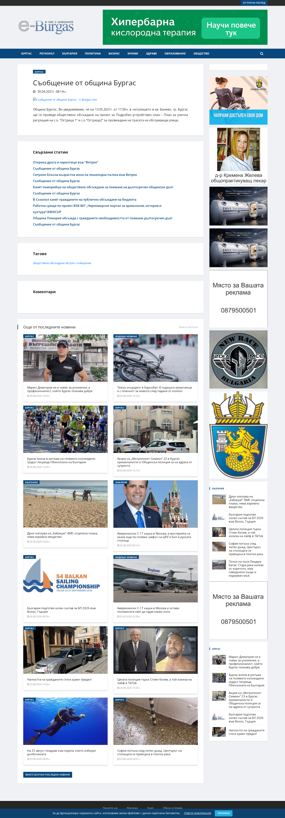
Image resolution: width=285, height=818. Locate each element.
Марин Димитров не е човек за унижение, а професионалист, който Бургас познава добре (59, 389)
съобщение (83, 263)
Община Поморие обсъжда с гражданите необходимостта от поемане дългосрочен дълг (103, 218)
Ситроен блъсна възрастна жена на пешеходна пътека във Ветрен (85, 175)
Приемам (224, 813)
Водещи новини (126, 336)
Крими (133, 53)
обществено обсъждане (49, 263)
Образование (175, 53)
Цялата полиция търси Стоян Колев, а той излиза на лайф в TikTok (154, 681)
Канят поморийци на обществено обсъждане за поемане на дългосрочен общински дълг (103, 187)
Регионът (47, 53)
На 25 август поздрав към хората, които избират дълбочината (61, 752)
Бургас (26, 53)
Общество (201, 53)
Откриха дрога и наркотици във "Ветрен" (65, 162)
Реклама (132, 808)
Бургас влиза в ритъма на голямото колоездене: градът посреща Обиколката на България (61, 460)
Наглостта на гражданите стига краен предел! (59, 679)
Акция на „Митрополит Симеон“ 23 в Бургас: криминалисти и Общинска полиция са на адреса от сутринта (154, 462)
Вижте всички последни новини (47, 774)
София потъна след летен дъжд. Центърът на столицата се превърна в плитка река (149, 752)
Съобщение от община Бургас (56, 168)
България (69, 53)
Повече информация (197, 813)
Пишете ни (110, 808)
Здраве (151, 53)
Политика (93, 53)
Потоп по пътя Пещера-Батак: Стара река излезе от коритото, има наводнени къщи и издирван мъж (246, 568)
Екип (150, 808)
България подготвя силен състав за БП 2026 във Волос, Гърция (61, 609)
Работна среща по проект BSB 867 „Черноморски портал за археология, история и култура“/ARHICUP (97, 209)
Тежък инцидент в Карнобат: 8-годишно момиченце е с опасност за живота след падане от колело (154, 389)
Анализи (121, 482)
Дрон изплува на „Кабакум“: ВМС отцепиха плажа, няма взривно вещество (62, 535)
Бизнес (114, 53)
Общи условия (172, 808)
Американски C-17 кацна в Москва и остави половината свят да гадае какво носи (148, 609)
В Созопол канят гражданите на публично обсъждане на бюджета (84, 199)
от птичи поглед (254, 2)
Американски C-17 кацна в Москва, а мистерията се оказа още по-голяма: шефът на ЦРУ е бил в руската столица (154, 536)
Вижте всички (188, 327)
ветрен (70, 263)
